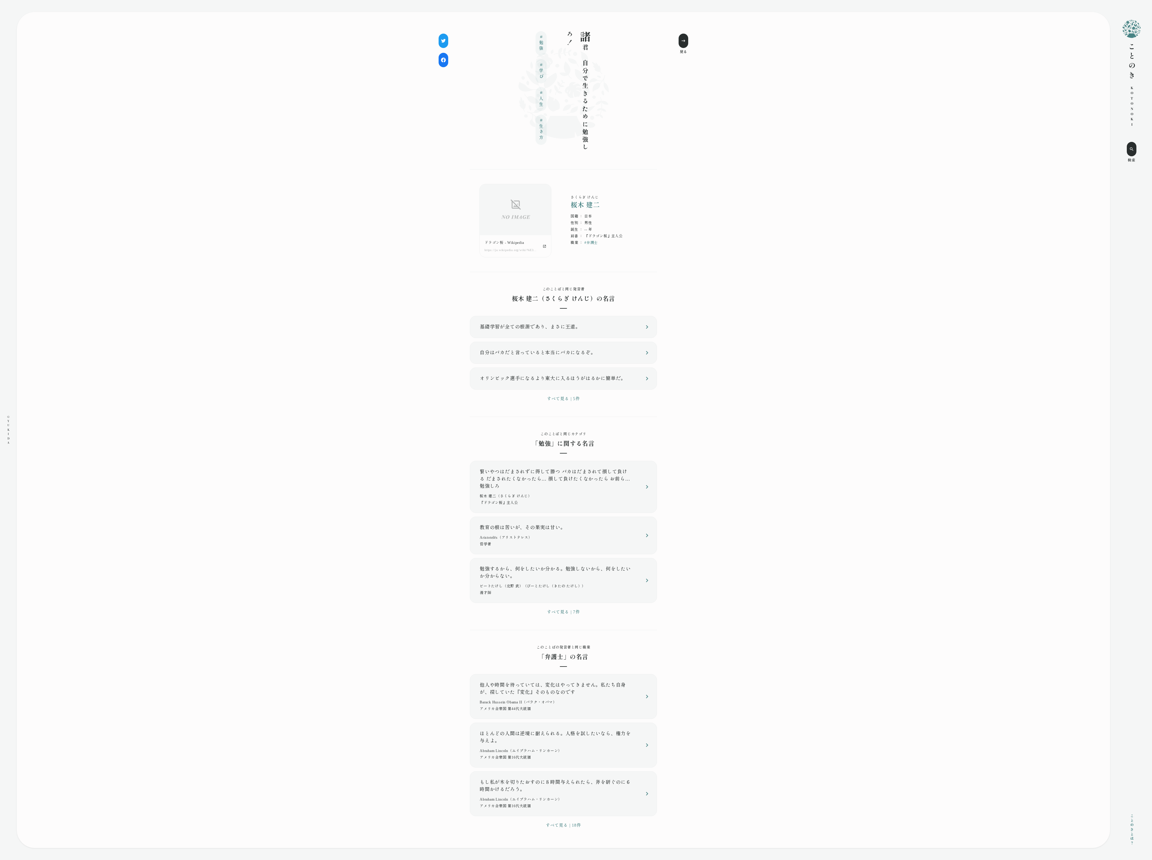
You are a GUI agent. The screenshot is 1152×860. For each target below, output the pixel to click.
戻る (683, 52)
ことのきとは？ (1132, 830)
